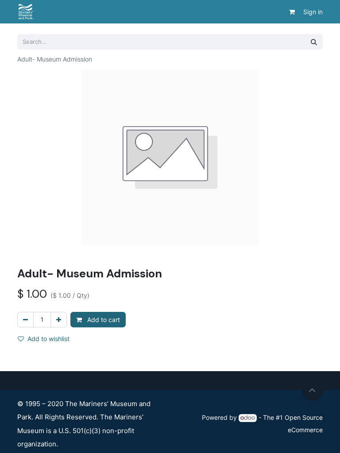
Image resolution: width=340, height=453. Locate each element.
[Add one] (58, 319)
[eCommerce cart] (292, 12)
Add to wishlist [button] (48, 338)
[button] (312, 390)
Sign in (313, 11)
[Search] (314, 42)
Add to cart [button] (102, 319)
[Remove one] (25, 319)
